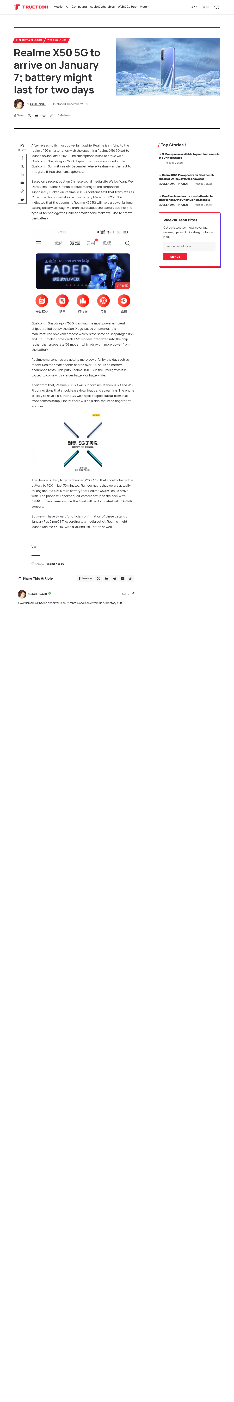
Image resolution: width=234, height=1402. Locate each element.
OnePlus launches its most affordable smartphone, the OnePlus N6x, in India (186, 197)
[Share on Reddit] (43, 115)
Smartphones (178, 183)
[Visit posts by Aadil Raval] (22, 594)
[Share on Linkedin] (36, 115)
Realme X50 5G (55, 563)
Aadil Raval (38, 104)
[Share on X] (29, 115)
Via (34, 546)
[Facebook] (133, 594)
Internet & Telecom (29, 40)
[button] (193, 7)
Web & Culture (56, 40)
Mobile (163, 183)
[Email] (22, 183)
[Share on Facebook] (22, 158)
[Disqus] (76, 660)
